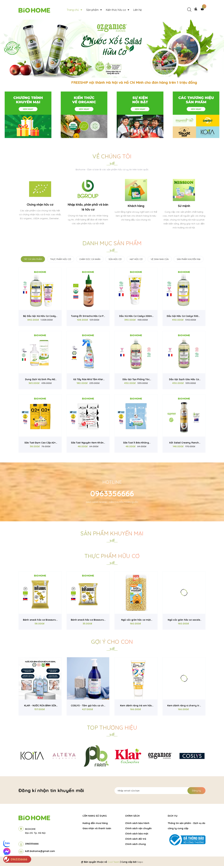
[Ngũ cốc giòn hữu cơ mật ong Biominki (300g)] (136, 592)
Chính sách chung (135, 844)
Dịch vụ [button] (173, 815)
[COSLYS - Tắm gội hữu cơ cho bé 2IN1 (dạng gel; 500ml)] (88, 678)
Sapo (140, 861)
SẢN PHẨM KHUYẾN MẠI (188, 259)
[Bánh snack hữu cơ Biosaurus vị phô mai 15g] (88, 592)
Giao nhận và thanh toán (96, 828)
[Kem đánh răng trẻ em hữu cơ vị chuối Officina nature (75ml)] (136, 678)
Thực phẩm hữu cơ (112, 555)
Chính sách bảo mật (136, 833)
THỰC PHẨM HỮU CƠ (60, 259)
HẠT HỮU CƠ (136, 259)
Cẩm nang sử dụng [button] (94, 815)
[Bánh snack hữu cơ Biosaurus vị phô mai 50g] (40, 592)
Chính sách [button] (132, 815)
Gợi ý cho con (112, 641)
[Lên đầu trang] (217, 856)
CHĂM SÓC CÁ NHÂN (89, 259)
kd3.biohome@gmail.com (40, 851)
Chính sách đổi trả (135, 838)
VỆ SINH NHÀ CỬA (160, 259)
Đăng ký (196, 790)
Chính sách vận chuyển (138, 828)
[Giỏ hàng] (203, 10)
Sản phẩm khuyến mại (112, 533)
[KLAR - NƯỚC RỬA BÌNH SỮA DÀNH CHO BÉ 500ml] (40, 678)
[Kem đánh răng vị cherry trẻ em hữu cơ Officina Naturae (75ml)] (184, 678)
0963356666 (112, 493)
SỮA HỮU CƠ (115, 259)
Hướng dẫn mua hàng (95, 823)
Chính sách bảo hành (137, 823)
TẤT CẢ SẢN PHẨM (33, 259)
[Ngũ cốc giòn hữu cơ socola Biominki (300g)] (184, 592)
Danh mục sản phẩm (112, 243)
